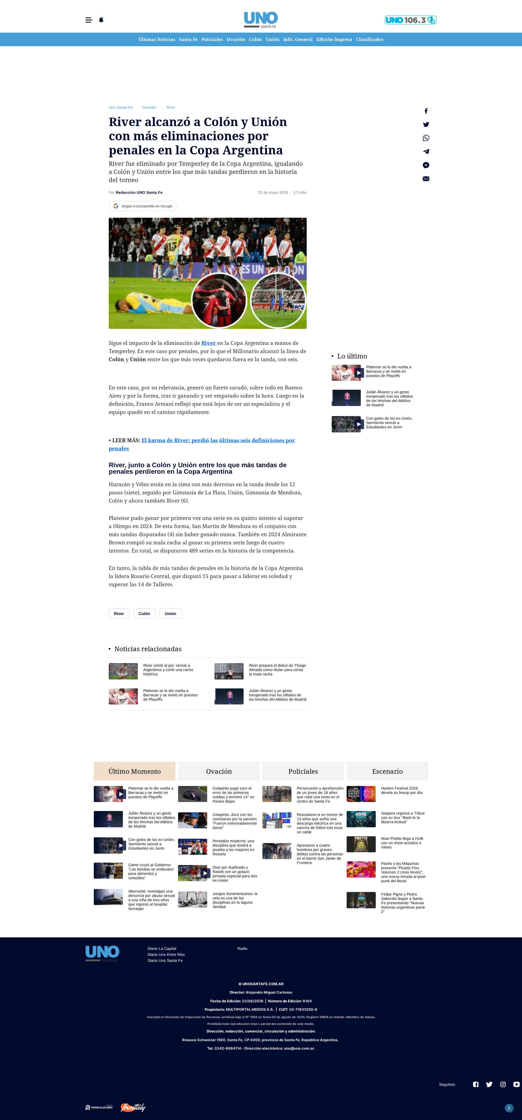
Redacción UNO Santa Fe (139, 192)
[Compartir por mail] (426, 178)
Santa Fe (188, 39)
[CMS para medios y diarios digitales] (99, 1107)
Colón (255, 39)
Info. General (298, 39)
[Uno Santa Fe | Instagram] (503, 1084)
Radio (242, 948)
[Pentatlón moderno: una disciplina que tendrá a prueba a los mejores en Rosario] (219, 847)
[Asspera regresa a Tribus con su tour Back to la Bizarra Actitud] (387, 819)
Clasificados (369, 39)
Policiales (212, 39)
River (170, 107)
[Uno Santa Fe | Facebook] (475, 1084)
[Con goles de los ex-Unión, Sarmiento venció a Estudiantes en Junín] (372, 424)
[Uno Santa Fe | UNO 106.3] (410, 19)
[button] (89, 20)
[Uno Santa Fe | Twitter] (489, 1084)
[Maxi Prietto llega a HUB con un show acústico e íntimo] (387, 844)
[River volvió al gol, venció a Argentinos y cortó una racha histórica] (155, 671)
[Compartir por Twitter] (426, 124)
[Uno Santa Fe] (261, 20)
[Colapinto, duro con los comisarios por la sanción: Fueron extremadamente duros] (219, 821)
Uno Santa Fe (121, 107)
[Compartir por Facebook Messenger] (426, 165)
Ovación (236, 39)
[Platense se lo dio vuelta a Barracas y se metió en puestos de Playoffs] (155, 696)
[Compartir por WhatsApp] (426, 138)
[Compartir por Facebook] (426, 110)
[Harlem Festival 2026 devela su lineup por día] (387, 794)
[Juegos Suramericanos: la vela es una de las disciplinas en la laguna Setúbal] (219, 900)
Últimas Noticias (157, 39)
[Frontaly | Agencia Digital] (129, 1107)
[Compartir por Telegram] (426, 151)
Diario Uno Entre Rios (166, 954)
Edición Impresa (334, 39)
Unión (272, 39)
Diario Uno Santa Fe (165, 960)
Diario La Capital (162, 948)
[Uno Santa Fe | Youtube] (516, 1084)
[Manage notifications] (509, 1108)
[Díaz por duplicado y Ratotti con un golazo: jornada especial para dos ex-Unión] (219, 873)
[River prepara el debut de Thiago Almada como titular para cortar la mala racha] (261, 671)
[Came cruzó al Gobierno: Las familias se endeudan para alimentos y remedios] (134, 871)
